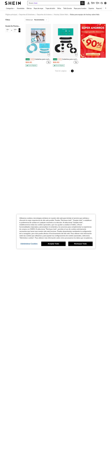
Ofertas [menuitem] (29, 8)
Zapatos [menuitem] (91, 8)
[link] (93, 3)
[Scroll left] (103, 8)
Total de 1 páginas (61, 71)
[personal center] (88, 3)
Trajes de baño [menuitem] (50, 8)
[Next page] (75, 71)
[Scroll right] (105, 8)
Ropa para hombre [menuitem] (80, 8)
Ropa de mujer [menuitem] (38, 8)
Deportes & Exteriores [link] (27, 14)
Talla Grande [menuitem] (67, 8)
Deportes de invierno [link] (44, 14)
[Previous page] (69, 71)
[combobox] (37, 20)
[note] (31, 65)
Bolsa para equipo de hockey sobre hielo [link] (84, 14)
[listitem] (38, 45)
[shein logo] (13, 3)
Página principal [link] (11, 14)
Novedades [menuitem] (20, 8)
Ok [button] (19, 30)
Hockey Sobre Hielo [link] (61, 14)
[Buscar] (82, 3)
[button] (101, 3)
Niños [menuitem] (59, 8)
